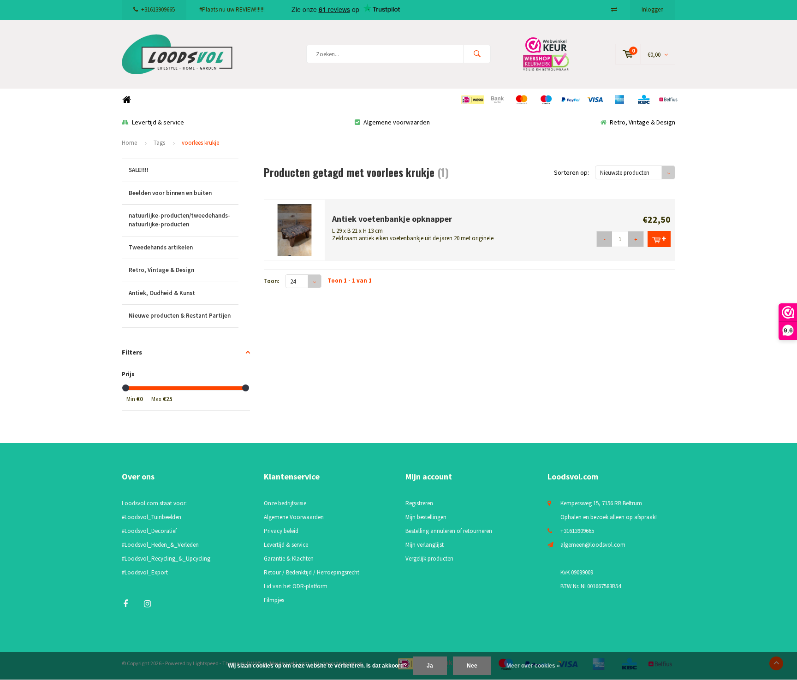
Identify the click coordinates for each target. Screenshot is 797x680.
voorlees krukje (200, 143)
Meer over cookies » (533, 665)
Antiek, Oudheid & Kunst (162, 293)
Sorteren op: (571, 172)
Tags (159, 143)
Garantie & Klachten (289, 558)
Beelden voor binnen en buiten (170, 193)
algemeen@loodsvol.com (592, 545)
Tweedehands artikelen (161, 247)
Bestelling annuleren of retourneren (448, 531)
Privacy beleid (281, 531)
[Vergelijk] (614, 9)
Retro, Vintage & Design (642, 122)
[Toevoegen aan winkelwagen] (659, 239)
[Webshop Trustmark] (553, 53)
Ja (430, 665)
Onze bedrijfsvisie (285, 503)
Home (126, 100)
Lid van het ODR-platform (295, 586)
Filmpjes (274, 600)
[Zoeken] (477, 54)
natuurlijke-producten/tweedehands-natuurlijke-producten (179, 220)
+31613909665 (158, 9)
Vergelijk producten (429, 558)
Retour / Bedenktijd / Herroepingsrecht (311, 572)
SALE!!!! (139, 170)
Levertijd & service (158, 122)
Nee (472, 665)
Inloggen (653, 9)
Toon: (271, 281)
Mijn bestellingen (425, 517)
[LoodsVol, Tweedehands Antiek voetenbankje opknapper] (295, 229)
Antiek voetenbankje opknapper (392, 218)
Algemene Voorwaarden (294, 517)
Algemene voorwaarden (396, 122)
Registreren (419, 503)
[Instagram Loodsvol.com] (147, 603)
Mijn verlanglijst (424, 545)
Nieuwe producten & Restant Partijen (180, 315)
